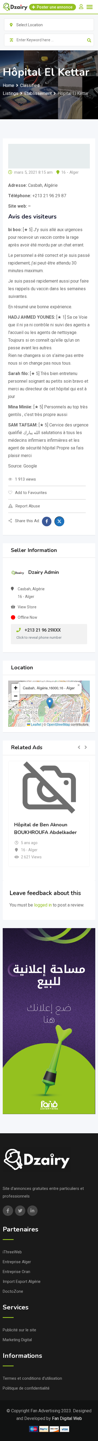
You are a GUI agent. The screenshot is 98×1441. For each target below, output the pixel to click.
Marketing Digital (17, 1339)
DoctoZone (13, 1291)
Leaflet (35, 724)
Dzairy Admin (43, 572)
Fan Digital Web (67, 1418)
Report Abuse (28, 506)
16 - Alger (70, 172)
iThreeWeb (12, 1252)
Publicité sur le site (19, 1329)
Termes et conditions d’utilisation (32, 1378)
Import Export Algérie (22, 1281)
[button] (49, 703)
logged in (43, 905)
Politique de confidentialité (26, 1388)
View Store (27, 607)
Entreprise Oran (16, 1271)
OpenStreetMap (58, 724)
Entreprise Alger (17, 1261)
